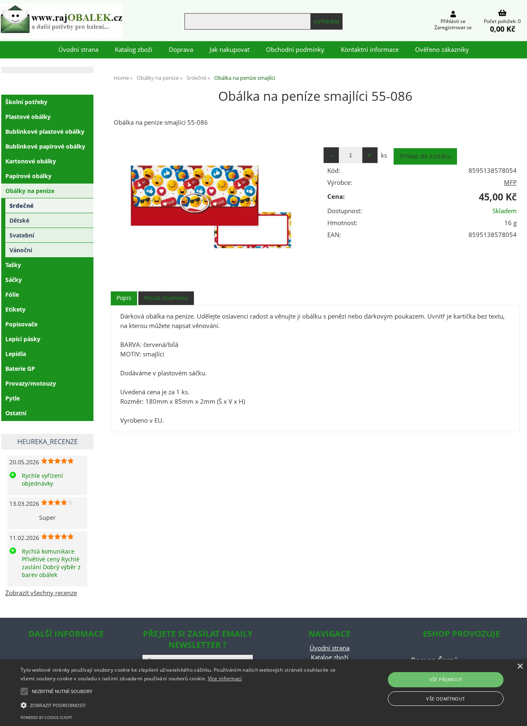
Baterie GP (20, 368)
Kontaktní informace (370, 49)
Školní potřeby (26, 102)
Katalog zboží (133, 49)
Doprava (181, 49)
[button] (178, 704)
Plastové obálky (28, 117)
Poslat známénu (166, 298)
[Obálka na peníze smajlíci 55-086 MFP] (212, 208)
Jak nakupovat (230, 49)
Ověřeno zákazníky (442, 49)
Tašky (13, 265)
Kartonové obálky (30, 161)
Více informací (225, 678)
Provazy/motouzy (30, 383)
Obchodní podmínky (295, 49)
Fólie (12, 294)
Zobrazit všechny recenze (41, 593)
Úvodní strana (78, 49)
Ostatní (15, 413)
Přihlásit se (453, 21)
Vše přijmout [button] (445, 679)
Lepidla (15, 354)
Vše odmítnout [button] (445, 699)
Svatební (21, 235)
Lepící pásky (22, 339)
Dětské (19, 220)
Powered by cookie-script (46, 717)
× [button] (520, 666)
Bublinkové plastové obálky (44, 131)
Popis (124, 298)
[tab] (124, 298)
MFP (510, 182)
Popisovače (21, 324)
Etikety (15, 309)
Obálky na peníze (29, 191)
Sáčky (13, 280)
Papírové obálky (28, 176)
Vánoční (20, 250)
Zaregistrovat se (453, 27)
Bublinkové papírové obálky (45, 146)
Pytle (12, 398)
